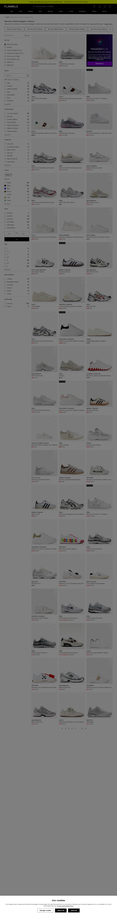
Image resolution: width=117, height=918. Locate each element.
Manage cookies (45, 910)
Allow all (74, 910)
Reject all (61, 910)
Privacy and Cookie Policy (65, 906)
